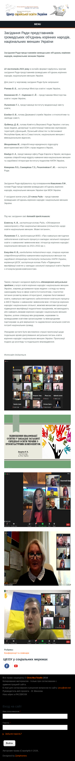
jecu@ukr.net (64, 688)
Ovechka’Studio (35, 678)
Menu (37, 24)
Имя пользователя (11, 711)
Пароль (6, 723)
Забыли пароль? (13, 734)
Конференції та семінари (16, 653)
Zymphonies (21, 756)
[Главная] (37, 16)
